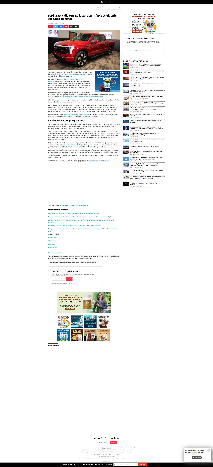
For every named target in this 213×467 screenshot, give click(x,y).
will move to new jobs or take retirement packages (69, 74)
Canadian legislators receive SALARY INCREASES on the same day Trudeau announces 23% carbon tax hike (147, 71)
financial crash (114, 256)
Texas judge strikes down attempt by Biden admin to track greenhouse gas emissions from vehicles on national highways (146, 127)
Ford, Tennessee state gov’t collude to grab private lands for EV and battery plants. (73, 213)
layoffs (62, 258)
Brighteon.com (52, 247)
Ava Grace (61, 23)
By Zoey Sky (138, 136)
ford (49, 258)
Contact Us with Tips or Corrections (106, 456)
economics (82, 256)
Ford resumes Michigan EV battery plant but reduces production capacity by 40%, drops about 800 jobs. (80, 217)
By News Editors (139, 124)
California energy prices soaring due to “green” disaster (145, 146)
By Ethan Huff (138, 93)
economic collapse (63, 256)
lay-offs (57, 258)
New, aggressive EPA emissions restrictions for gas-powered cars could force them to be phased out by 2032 (147, 177)
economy (89, 256)
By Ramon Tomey (139, 186)
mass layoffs (69, 258)
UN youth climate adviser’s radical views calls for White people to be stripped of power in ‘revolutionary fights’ (146, 158)
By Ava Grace (138, 117)
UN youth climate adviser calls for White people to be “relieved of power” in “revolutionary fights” (147, 97)
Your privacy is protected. (57, 283)
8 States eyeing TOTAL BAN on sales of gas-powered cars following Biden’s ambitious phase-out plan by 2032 (145, 164)
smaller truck (77, 258)
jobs (53, 258)
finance (107, 256)
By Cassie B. (138, 67)
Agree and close (197, 457)
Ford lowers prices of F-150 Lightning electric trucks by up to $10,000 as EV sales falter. (74, 225)
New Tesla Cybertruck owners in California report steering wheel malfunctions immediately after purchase (147, 78)
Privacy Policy (106, 461)
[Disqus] (84, 368)
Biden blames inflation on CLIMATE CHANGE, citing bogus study (146, 103)
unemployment (87, 258)
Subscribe (142, 465)
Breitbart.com (52, 237)
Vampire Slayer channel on (75, 205)
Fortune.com (52, 244)
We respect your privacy (98, 449)
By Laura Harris (139, 74)
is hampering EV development (99, 161)
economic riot (74, 256)
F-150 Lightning (100, 256)
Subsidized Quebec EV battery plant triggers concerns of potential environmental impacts (145, 134)
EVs (93, 256)
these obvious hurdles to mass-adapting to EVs (71, 145)
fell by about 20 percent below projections (77, 114)
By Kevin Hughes (139, 99)
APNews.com (52, 241)
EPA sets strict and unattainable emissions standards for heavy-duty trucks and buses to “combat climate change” (147, 108)
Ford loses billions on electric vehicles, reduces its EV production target (81, 96)
